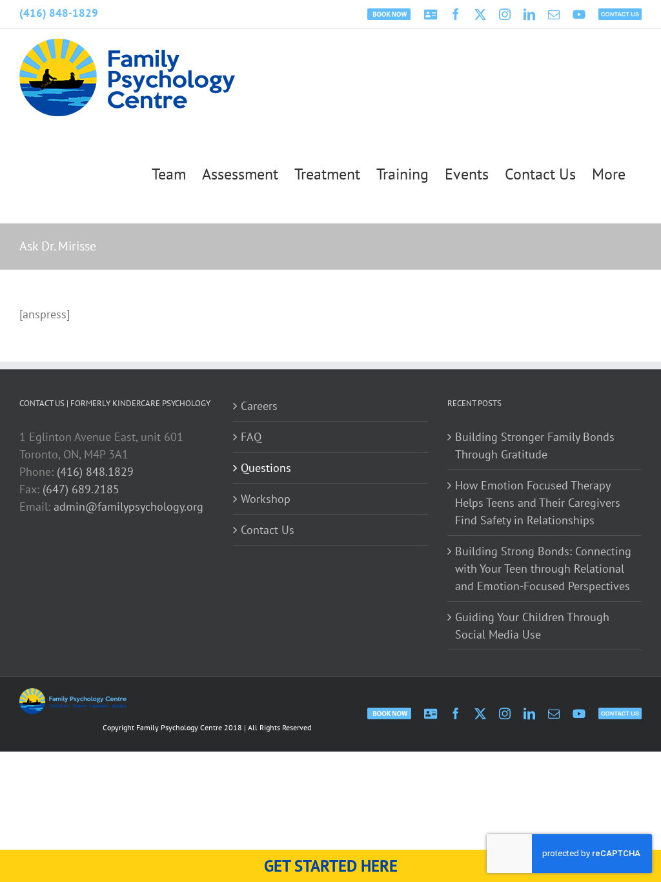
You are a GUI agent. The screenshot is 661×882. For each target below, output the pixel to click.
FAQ (251, 436)
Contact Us (267, 529)
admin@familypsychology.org (128, 506)
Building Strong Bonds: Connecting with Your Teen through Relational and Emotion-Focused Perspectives (543, 568)
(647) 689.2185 (81, 489)
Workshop (265, 498)
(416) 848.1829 (95, 471)
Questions (266, 467)
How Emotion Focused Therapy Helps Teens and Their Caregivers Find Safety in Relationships (537, 503)
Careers (259, 405)
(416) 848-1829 (58, 13)
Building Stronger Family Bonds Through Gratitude (535, 445)
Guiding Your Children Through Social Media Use (532, 626)
